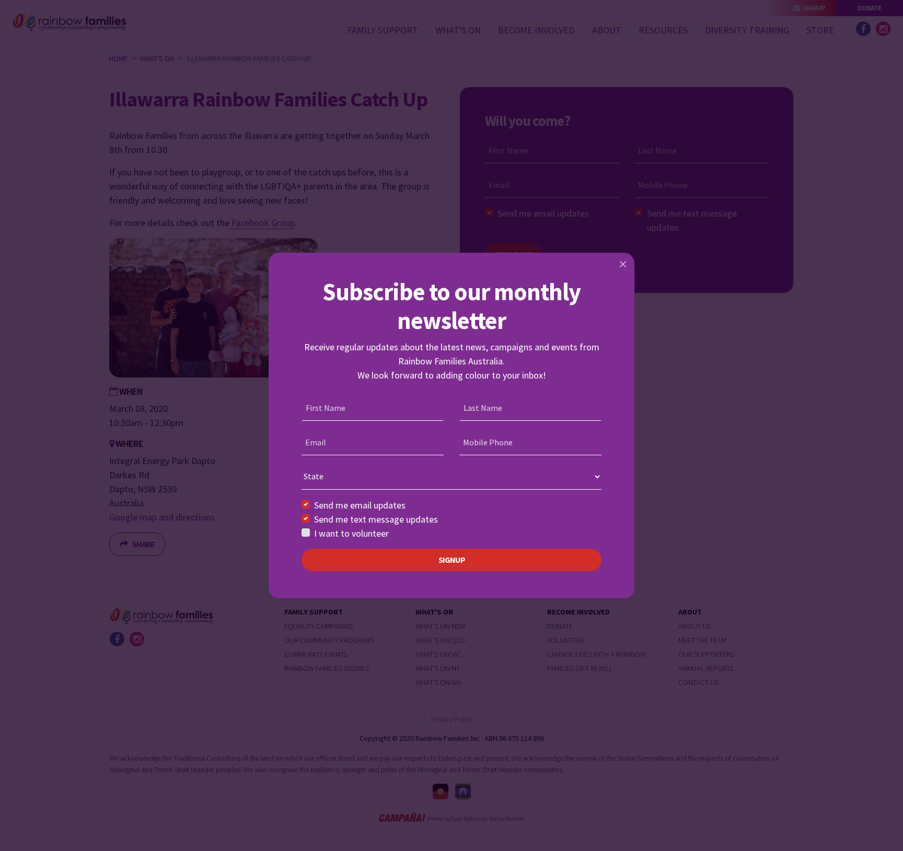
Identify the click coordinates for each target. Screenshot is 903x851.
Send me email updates (360, 505)
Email (315, 442)
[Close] (622, 264)
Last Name (483, 408)
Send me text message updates (376, 519)
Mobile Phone (488, 442)
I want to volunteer (351, 533)
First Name (325, 408)
